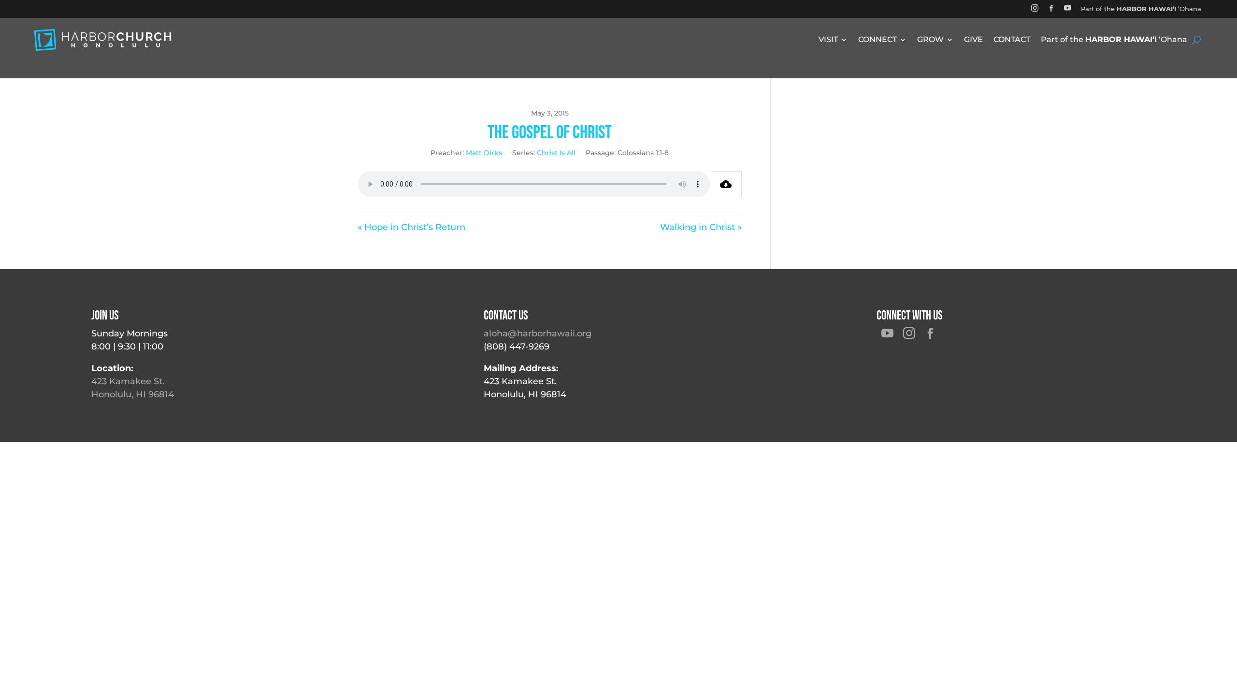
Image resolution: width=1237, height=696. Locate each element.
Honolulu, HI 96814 (132, 394)
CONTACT (1011, 40)
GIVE (973, 40)
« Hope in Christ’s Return (411, 227)
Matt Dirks (484, 152)
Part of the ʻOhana (1141, 9)
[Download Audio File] (726, 184)
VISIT (828, 40)
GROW (930, 40)
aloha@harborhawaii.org (537, 333)
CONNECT (877, 40)
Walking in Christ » (701, 227)
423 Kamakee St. (127, 381)
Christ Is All (556, 152)
